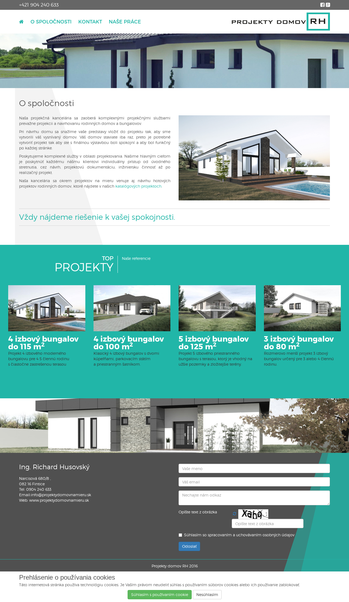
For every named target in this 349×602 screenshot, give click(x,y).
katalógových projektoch (138, 186)
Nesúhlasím (207, 594)
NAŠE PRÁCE (125, 22)
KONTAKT (90, 22)
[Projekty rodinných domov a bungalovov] (281, 22)
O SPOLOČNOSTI (51, 22)
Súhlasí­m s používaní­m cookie (159, 594)
